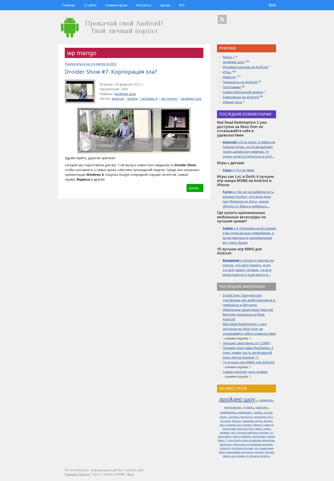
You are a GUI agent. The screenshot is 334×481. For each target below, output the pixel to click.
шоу (233, 456)
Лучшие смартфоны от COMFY (246, 343)
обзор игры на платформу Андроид (252, 444)
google (132, 98)
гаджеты (265, 400)
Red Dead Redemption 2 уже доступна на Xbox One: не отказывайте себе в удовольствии (249, 329)
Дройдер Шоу (125, 94)
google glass (259, 436)
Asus (222, 424)
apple (257, 412)
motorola (242, 428)
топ (256, 448)
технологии (232, 407)
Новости (229, 77)
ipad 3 (236, 436)
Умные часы (232, 102)
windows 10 (265, 432)
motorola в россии (242, 448)
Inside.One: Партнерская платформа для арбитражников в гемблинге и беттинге (249, 300)
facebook (245, 436)
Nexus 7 (229, 57)
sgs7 (233, 432)
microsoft (225, 421)
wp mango (169, 98)
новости (261, 407)
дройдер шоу (191, 98)
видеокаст (245, 412)
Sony (251, 428)
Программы (232, 87)
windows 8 (149, 98)
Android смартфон (247, 432)
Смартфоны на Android (241, 97)
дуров (266, 428)
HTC (270, 416)
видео (258, 421)
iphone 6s (225, 448)
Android (236, 421)
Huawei (247, 424)
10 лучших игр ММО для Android (248, 362)
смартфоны (227, 412)
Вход (272, 5)
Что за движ (238, 170)
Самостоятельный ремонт (243, 92)
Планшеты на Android (240, 82)
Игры (227, 72)
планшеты (260, 416)
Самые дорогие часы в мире (245, 372)
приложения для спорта (239, 452)
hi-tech (248, 407)
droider (268, 421)
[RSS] (222, 19)
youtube (258, 452)
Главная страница (77, 474)
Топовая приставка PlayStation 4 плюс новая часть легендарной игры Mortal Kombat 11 (248, 353)
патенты (264, 456)
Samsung (245, 416)
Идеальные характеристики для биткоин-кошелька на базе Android (248, 314)
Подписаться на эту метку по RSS (91, 64)
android (118, 98)
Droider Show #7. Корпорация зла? (111, 71)
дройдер (224, 432)
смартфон (247, 421)
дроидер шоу (234, 424)
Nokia (258, 428)
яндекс (241, 456)
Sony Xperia (234, 440)
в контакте (252, 456)
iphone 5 (258, 424)
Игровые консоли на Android (245, 67)
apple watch (224, 436)
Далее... (195, 188)
